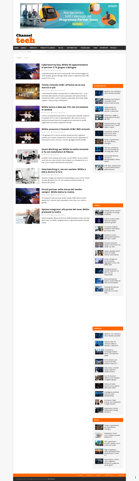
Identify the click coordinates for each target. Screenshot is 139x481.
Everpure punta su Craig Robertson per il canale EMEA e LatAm (112, 125)
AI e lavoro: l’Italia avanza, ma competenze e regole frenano (112, 402)
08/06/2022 (46, 70)
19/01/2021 (46, 112)
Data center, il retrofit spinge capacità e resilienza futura (111, 369)
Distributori (72, 48)
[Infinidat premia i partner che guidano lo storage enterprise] (99, 212)
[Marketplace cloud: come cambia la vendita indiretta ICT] (99, 435)
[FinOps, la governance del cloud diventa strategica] (99, 141)
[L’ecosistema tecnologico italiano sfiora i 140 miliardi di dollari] (99, 351)
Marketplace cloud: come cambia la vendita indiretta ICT (112, 435)
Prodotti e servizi (47, 48)
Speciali (113, 48)
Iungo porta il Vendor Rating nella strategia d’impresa (111, 410)
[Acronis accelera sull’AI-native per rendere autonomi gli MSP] (99, 220)
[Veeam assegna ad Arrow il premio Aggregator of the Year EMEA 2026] (99, 261)
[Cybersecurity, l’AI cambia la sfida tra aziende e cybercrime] (99, 109)
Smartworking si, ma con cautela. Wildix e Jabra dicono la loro (64, 170)
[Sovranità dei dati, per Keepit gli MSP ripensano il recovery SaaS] (99, 289)
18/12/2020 (46, 132)
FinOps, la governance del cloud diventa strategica (111, 141)
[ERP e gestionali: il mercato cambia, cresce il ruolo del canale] (99, 443)
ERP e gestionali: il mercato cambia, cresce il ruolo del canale (112, 443)
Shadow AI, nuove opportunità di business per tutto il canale (112, 237)
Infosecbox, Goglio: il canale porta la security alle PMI (112, 117)
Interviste (104, 48)
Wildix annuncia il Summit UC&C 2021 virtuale (66, 129)
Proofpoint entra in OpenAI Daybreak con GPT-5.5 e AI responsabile (111, 272)
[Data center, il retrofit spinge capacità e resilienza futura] (99, 369)
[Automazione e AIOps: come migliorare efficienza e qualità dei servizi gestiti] (99, 461)
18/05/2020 (46, 155)
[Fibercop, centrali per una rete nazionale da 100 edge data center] (99, 149)
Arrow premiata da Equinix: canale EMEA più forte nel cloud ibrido (112, 281)
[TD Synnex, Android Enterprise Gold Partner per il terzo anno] (99, 228)
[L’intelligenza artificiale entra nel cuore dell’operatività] (99, 394)
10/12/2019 (46, 215)
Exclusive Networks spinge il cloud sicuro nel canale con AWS (112, 245)
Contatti (89, 475)
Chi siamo (80, 475)
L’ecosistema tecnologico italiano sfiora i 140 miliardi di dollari (111, 352)
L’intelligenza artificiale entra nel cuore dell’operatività (111, 394)
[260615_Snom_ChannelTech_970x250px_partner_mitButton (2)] (69, 27)
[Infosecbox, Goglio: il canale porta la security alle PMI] (99, 117)
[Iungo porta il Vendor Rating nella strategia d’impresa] (99, 410)
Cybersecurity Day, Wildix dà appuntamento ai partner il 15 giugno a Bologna (65, 66)
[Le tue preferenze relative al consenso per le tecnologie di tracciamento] (135, 477)
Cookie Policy (109, 475)
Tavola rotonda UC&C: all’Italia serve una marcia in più (63, 86)
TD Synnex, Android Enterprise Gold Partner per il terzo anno (112, 228)
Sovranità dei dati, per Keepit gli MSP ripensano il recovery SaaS (111, 290)
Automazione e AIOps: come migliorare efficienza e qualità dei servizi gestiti (111, 462)
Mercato (33, 48)
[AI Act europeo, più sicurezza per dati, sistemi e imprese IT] (99, 361)
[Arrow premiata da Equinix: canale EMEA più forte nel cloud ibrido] (99, 281)
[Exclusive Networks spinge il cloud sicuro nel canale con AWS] (99, 244)
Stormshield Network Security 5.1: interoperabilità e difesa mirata (112, 158)
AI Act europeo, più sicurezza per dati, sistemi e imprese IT (111, 361)
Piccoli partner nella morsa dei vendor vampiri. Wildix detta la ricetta (62, 190)
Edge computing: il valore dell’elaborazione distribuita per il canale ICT (112, 452)
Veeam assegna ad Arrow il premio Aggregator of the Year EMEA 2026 (111, 262)
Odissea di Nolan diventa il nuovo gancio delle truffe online (111, 386)
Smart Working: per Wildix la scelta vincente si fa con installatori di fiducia (65, 150)
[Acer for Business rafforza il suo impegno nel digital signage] (99, 377)
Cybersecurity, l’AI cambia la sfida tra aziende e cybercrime (111, 109)
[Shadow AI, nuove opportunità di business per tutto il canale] (99, 236)
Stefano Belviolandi (59, 90)
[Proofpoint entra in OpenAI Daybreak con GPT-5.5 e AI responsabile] (99, 271)
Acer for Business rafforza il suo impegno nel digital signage (112, 378)
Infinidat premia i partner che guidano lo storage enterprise (112, 212)
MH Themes (51, 479)
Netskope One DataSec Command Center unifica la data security (112, 101)
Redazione (121, 475)
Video (95, 48)
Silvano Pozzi (57, 70)
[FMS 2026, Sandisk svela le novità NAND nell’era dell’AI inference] (99, 167)
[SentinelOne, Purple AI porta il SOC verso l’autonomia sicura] (99, 133)
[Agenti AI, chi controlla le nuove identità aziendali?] (99, 93)
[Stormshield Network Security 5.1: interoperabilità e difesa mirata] (99, 157)
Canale (23, 48)
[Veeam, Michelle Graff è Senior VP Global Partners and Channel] (99, 253)
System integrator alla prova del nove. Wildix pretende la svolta (65, 210)
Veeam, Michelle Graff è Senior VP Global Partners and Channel (112, 253)
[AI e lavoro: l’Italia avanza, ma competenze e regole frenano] (99, 402)
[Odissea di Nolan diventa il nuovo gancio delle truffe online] (99, 385)
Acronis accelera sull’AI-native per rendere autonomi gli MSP (112, 220)
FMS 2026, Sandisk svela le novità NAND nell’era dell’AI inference (112, 167)
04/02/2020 (46, 195)
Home (16, 48)
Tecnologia (85, 48)
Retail (60, 48)
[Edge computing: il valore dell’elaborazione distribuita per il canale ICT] (99, 451)
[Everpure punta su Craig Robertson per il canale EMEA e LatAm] (99, 125)
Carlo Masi (56, 155)
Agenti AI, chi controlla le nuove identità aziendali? (112, 92)
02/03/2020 (46, 175)
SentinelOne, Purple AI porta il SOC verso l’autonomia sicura (111, 133)
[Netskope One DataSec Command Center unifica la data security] (99, 101)
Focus (96, 420)
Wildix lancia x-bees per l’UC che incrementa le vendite (65, 108)
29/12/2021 (46, 90)
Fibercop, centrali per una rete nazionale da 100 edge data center (111, 149)
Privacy (98, 475)
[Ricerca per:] (36, 52)
